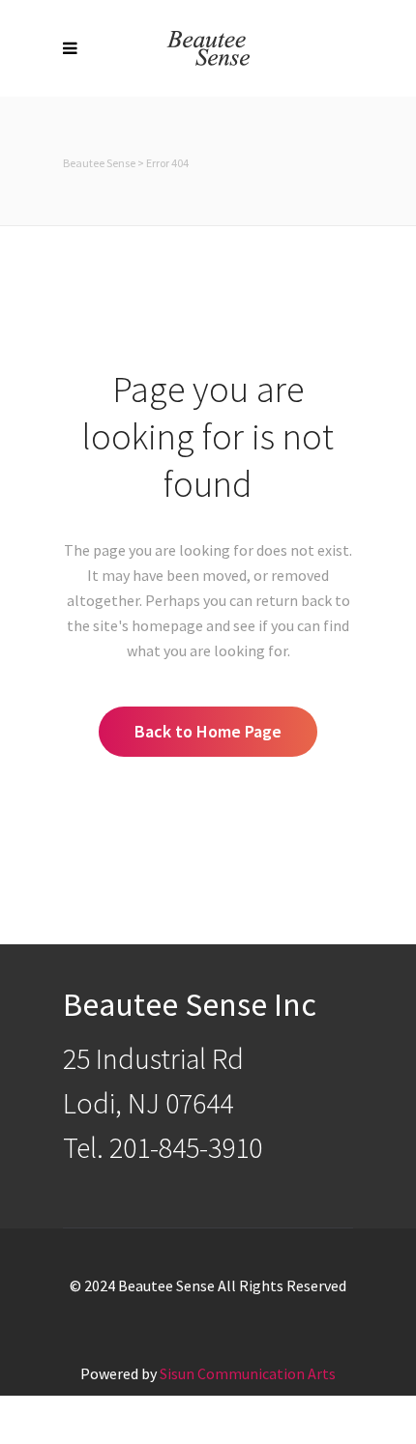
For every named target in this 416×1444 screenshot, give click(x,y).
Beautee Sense (99, 163)
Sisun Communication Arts (248, 1373)
